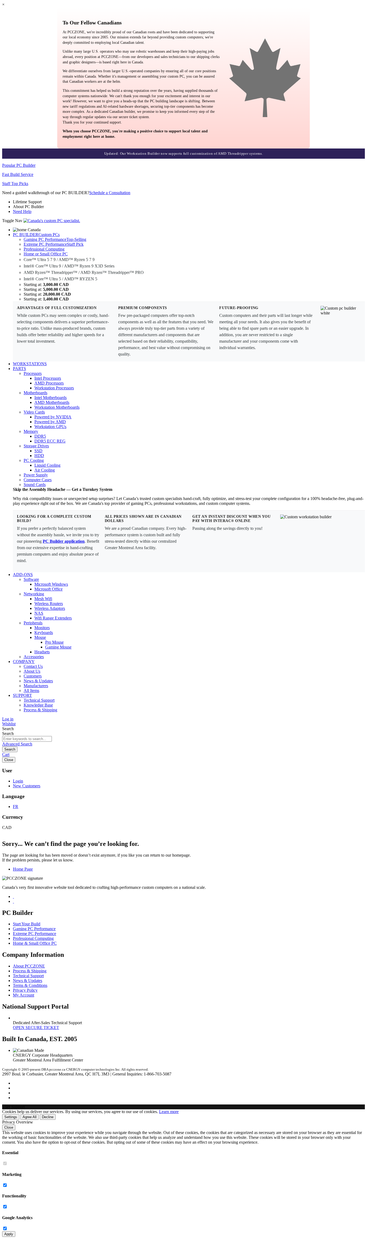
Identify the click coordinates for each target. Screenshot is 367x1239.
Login (18, 781)
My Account (23, 995)
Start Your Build (26, 924)
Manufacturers (36, 685)
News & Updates (38, 681)
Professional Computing (33, 938)
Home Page (23, 869)
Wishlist (9, 724)
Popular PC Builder (18, 165)
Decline (47, 1117)
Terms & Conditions (30, 985)
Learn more (169, 1111)
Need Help (22, 211)
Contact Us (33, 666)
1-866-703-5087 (157, 1074)
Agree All (30, 1117)
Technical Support (39, 700)
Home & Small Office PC (35, 943)
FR (15, 806)
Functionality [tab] (14, 1196)
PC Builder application (64, 541)
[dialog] (183, 1178)
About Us (32, 671)
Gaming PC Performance (34, 928)
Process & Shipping (40, 710)
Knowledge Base (38, 705)
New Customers (26, 786)
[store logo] (51, 220)
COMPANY (24, 661)
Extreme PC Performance (34, 933)
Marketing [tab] (11, 1174)
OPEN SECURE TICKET (36, 1027)
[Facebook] (13, 901)
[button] (183, 1106)
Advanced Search (17, 744)
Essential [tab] (10, 1152)
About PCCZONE (29, 966)
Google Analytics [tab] (17, 1217)
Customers (33, 676)
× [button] (3, 4)
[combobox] (27, 739)
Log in (7, 719)
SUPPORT (22, 695)
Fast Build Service (17, 174)
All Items (31, 690)
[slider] (183, 153)
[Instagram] (13, 896)
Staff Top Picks (15, 183)
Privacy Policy (25, 990)
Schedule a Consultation (109, 192)
